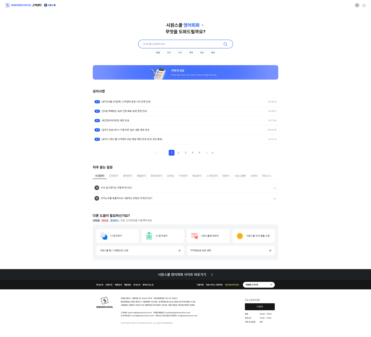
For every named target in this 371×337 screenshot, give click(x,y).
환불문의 (141, 175)
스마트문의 (212, 175)
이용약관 (200, 285)
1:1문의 (260, 306)
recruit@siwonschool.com (143, 316)
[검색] (225, 44)
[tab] (100, 176)
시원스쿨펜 (240, 175)
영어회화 (191, 25)
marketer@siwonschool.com (178, 313)
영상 (202, 52)
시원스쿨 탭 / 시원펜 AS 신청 (114, 250)
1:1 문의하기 (116, 235)
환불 (158, 52)
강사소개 (136, 285)
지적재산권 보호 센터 (200, 250)
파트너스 (266, 175)
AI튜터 (254, 175)
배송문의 (197, 175)
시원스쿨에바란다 (210, 235)
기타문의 (183, 175)
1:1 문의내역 (161, 235)
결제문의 (127, 175)
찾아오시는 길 (148, 285)
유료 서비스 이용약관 (214, 285)
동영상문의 (156, 175)
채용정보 (127, 285)
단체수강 (109, 285)
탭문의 (226, 175)
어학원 (96, 220)
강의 (169, 52)
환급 (213, 52)
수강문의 (99, 175)
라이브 (105, 220)
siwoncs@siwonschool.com (140, 313)
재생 (191, 52)
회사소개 (99, 285)
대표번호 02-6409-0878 (142, 298)
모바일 (170, 175)
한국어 (113, 220)
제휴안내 (118, 285)
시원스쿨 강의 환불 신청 (258, 235)
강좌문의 (113, 175)
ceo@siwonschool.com (187, 316)
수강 (180, 52)
